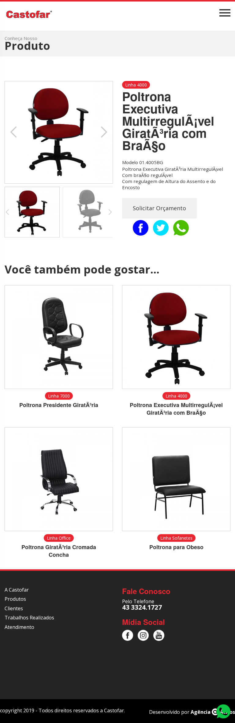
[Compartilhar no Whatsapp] (181, 228)
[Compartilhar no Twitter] (161, 228)
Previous (15, 132)
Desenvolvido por (192, 712)
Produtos (15, 599)
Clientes (14, 608)
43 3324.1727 (142, 607)
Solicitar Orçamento (159, 208)
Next (102, 132)
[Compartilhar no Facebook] (140, 228)
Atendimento (19, 627)
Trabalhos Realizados (29, 617)
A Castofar (17, 589)
